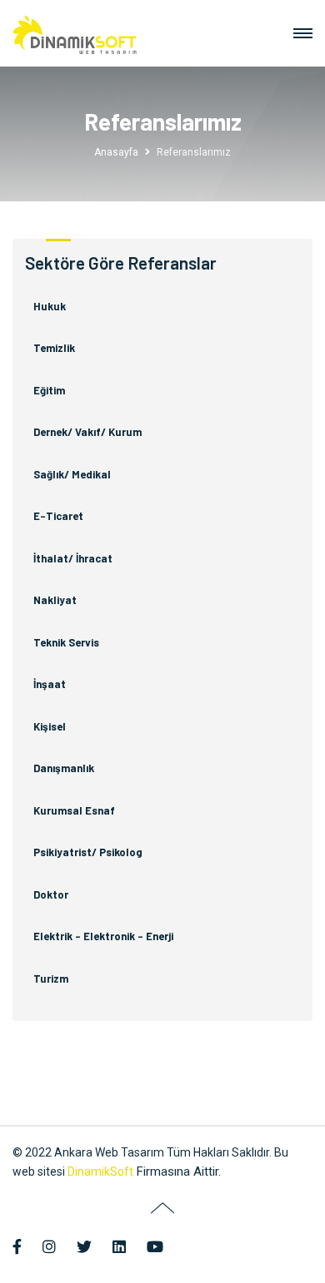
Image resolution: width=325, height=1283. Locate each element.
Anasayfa (116, 152)
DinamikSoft (100, 1171)
